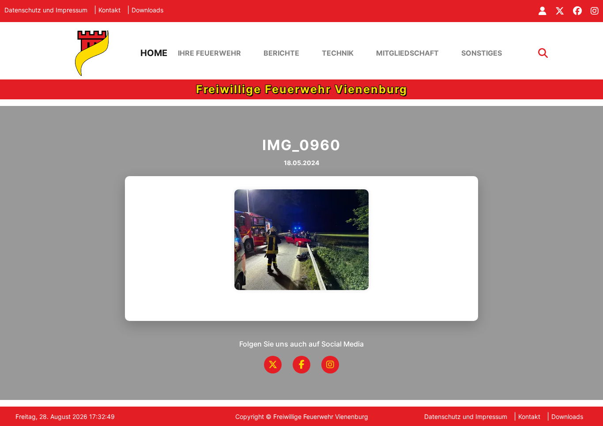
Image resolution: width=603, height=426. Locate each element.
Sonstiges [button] (481, 53)
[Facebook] (301, 364)
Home (153, 53)
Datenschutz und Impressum (45, 10)
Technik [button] (338, 53)
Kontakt (109, 10)
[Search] (542, 53)
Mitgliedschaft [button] (407, 53)
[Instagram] (330, 364)
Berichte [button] (281, 53)
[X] (273, 364)
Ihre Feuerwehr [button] (209, 53)
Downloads (147, 10)
